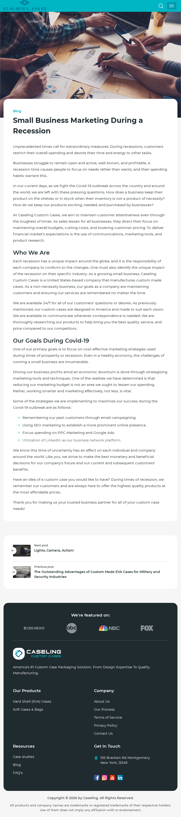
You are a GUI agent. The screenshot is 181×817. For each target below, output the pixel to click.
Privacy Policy (105, 725)
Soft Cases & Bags (28, 709)
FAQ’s (18, 773)
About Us (102, 701)
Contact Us (103, 733)
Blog (17, 111)
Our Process (104, 709)
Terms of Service (108, 717)
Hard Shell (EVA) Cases (32, 701)
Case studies (23, 757)
